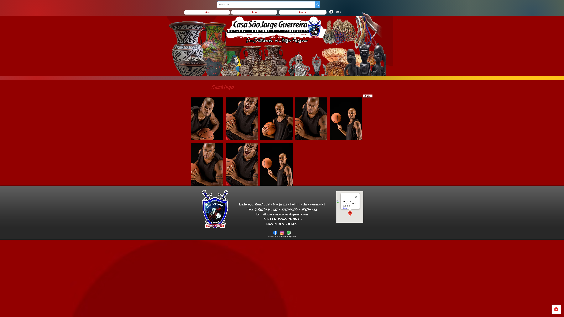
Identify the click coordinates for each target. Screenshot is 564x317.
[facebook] (275, 233)
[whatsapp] (289, 233)
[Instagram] (282, 233)
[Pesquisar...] (317, 4)
